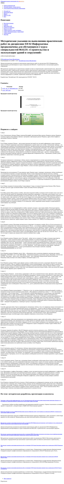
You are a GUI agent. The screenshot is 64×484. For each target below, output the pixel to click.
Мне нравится (7, 478)
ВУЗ (5, 16)
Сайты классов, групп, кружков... (13, 30)
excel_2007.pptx (6, 90)
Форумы (6, 34)
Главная (6, 24)
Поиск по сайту (8, 29)
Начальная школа (8, 12)
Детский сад (7, 11)
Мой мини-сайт (8, 26)
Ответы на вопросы (9, 27)
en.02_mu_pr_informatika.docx (10, 88)
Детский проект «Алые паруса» (12, 7)
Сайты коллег (7, 33)
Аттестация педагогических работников (14, 8)
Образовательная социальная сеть (12, 1)
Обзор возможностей (9, 5)
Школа (5, 14)
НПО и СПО (7, 15)
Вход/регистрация (8, 23)
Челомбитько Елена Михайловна (27, 60)
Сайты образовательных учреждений (14, 31)
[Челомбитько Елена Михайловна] (10, 59)
